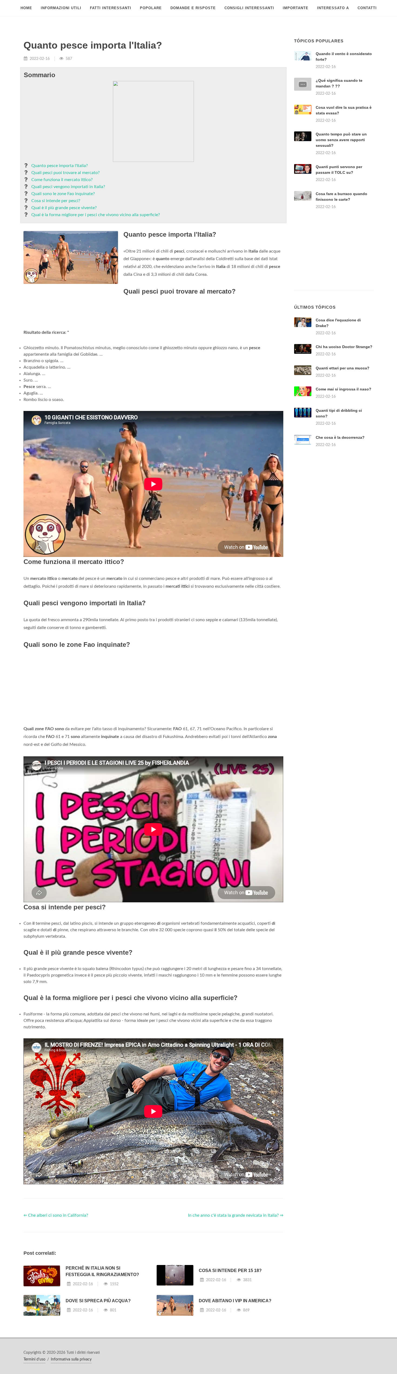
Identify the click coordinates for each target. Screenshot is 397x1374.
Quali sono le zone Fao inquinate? (63, 194)
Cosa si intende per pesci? (55, 201)
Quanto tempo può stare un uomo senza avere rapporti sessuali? (341, 140)
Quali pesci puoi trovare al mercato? (65, 173)
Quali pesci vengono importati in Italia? (68, 187)
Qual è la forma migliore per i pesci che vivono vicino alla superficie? (95, 215)
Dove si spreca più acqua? (98, 1300)
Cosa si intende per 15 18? (230, 1270)
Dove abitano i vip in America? (235, 1300)
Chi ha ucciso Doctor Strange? (344, 347)
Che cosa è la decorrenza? (340, 437)
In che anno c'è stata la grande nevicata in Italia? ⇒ (235, 1215)
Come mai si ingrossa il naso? (343, 389)
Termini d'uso (34, 1359)
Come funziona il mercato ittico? (62, 180)
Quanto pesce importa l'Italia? (59, 166)
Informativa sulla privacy (71, 1359)
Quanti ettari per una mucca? (342, 368)
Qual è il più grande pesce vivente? (64, 208)
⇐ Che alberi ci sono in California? (55, 1215)
